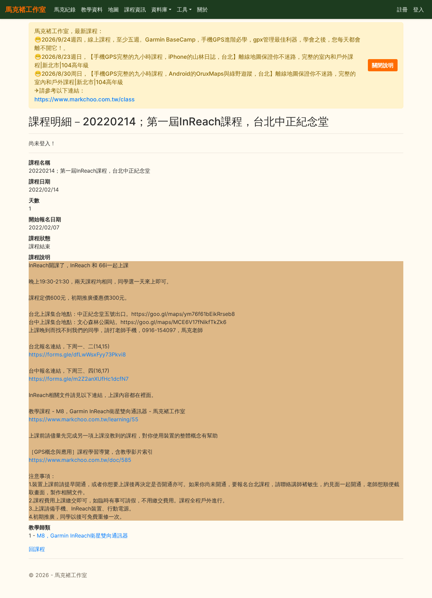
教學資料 (92, 9)
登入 (418, 9)
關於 (202, 9)
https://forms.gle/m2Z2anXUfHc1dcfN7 (79, 378)
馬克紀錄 (65, 9)
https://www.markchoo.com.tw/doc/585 (80, 459)
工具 (182, 9)
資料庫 (159, 9)
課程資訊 (135, 9)
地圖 (113, 9)
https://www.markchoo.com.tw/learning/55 (83, 419)
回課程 (37, 549)
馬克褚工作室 (25, 9)
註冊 (402, 9)
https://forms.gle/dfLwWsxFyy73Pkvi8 (77, 354)
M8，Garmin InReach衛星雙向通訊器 (82, 535)
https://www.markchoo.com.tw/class (84, 99)
